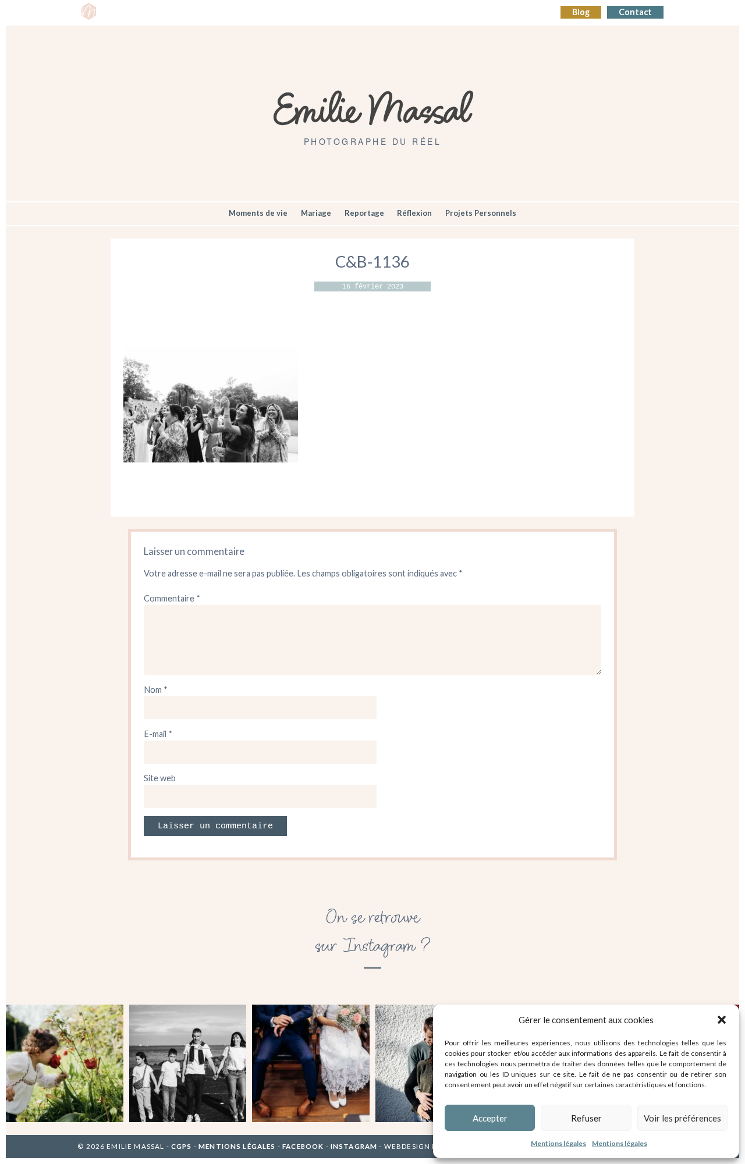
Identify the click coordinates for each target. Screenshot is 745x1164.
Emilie (120, 12)
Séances (161, 12)
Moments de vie (258, 213)
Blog (581, 12)
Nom (156, 690)
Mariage (316, 213)
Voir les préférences (682, 1118)
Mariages (303, 12)
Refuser (586, 1118)
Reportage (364, 213)
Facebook (303, 1146)
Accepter (490, 1118)
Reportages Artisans (231, 12)
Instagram (354, 1146)
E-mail (158, 734)
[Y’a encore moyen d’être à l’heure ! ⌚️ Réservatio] (311, 1063)
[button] (722, 1020)
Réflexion (414, 213)
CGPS (182, 1146)
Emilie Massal (372, 108)
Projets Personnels (480, 213)
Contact (635, 12)
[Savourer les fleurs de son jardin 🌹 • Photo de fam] (64, 1063)
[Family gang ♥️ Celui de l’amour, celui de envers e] (188, 1063)
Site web (160, 778)
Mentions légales (558, 1143)
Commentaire (172, 598)
